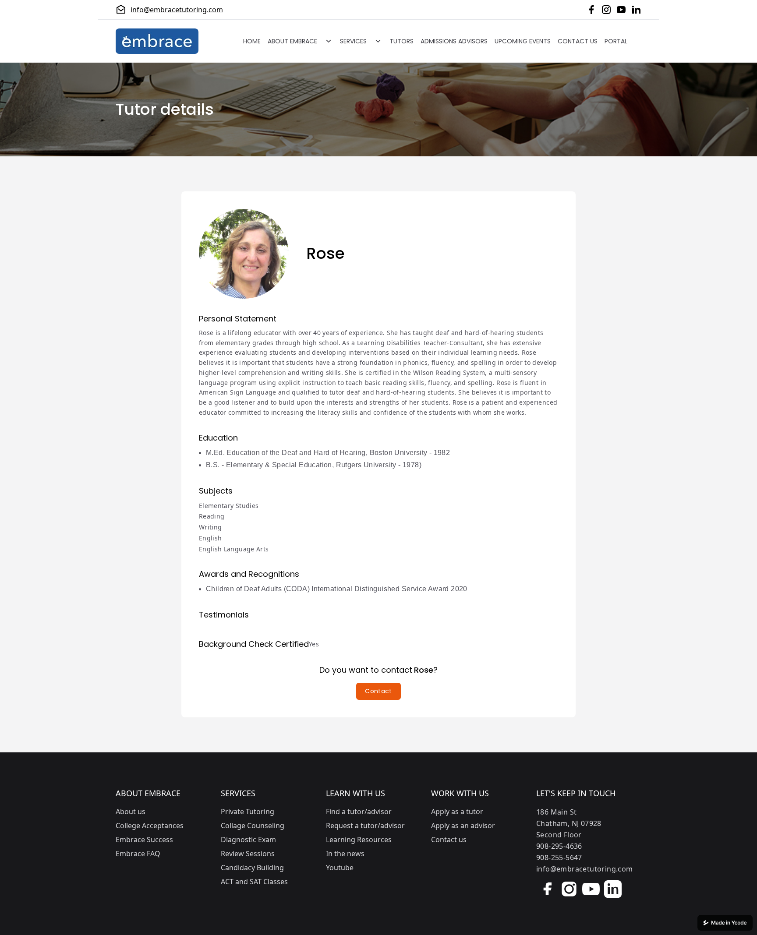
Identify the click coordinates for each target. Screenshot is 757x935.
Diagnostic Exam (248, 839)
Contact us (449, 839)
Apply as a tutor (457, 811)
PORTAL (616, 41)
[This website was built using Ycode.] (725, 923)
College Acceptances (150, 825)
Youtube (340, 867)
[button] (378, 691)
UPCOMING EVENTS (523, 41)
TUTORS (401, 41)
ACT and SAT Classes (254, 881)
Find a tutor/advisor (359, 811)
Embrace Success (144, 839)
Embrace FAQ (138, 853)
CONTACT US (578, 41)
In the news (345, 853)
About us (130, 811)
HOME (252, 41)
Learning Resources (359, 839)
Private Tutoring (247, 811)
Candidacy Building (252, 867)
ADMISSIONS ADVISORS (454, 41)
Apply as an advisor (463, 825)
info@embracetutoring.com (177, 9)
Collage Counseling (252, 825)
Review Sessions (248, 853)
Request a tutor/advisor (365, 825)
